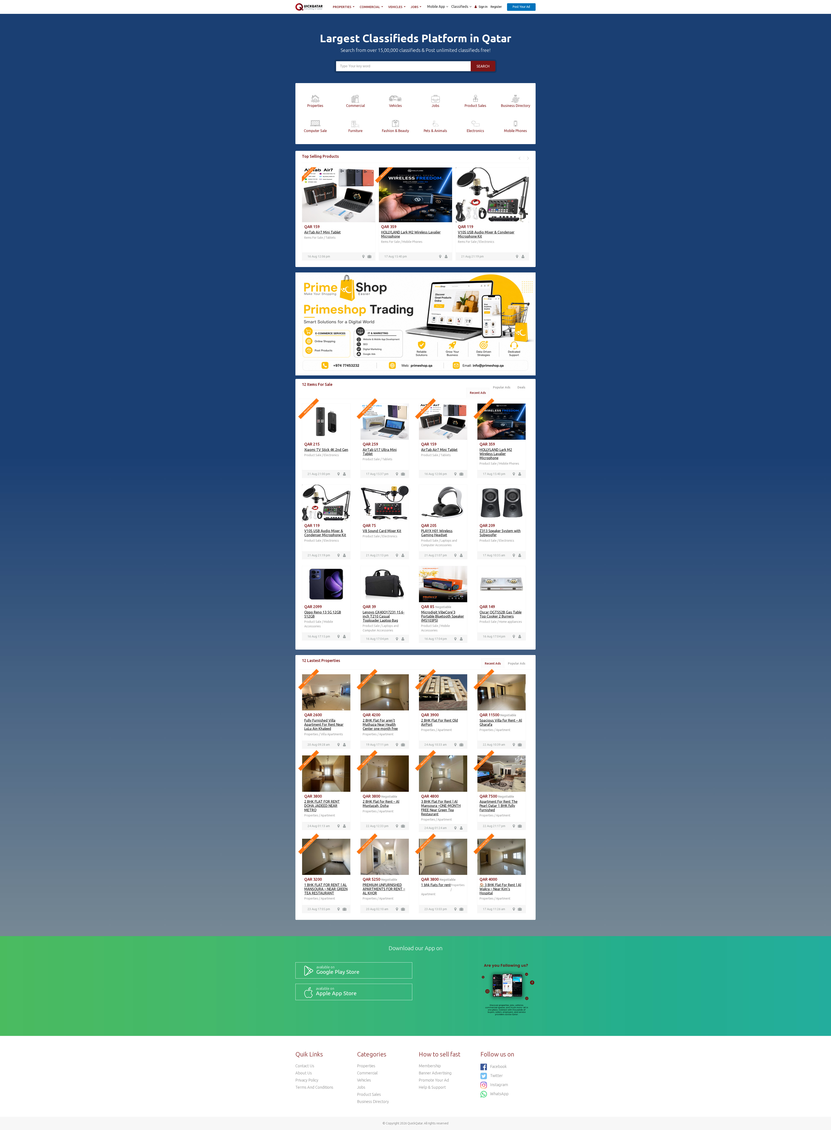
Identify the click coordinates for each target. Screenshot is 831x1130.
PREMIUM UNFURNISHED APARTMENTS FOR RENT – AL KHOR (384, 889)
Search (483, 66)
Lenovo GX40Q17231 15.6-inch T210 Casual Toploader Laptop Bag (383, 616)
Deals (521, 387)
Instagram (499, 1084)
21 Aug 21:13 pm (377, 555)
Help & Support (432, 1087)
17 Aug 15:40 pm (395, 256)
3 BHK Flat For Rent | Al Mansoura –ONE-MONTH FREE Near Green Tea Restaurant (441, 808)
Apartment (386, 734)
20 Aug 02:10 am (377, 909)
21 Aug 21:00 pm (319, 474)
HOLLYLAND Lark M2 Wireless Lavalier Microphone (496, 454)
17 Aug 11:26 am (494, 909)
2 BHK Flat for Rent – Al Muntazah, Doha (381, 804)
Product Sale (313, 455)
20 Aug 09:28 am (319, 744)
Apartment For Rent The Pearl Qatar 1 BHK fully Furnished (498, 806)
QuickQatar (415, 1123)
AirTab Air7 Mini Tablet (322, 232)
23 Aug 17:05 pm (319, 909)
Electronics (486, 241)
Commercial (370, 7)
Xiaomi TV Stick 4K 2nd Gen (326, 450)
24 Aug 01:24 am (435, 828)
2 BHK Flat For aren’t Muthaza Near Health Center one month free (380, 724)
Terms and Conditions (314, 1087)
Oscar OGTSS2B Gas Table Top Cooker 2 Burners (501, 614)
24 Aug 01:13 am (319, 826)
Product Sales (369, 1094)
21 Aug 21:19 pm (472, 256)
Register (496, 6)
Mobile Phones (412, 241)
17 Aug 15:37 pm (377, 474)
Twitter (496, 1075)
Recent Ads (478, 392)
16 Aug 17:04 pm (377, 639)
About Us (303, 1073)
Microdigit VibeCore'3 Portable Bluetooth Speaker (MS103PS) (442, 616)
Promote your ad (434, 1080)
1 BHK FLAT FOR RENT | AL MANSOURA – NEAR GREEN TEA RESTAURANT (326, 889)
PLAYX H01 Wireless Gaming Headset (437, 533)
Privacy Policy (306, 1080)
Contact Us (304, 1066)
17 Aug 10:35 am (494, 555)
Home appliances (510, 621)
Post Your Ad (521, 6)
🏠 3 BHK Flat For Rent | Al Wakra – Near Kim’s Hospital (500, 889)
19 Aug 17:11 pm (377, 744)
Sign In (483, 6)
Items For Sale (313, 237)
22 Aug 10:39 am (494, 744)
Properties (342, 7)
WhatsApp (499, 1093)
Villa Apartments (332, 734)
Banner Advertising (435, 1073)
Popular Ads (501, 387)
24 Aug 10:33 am (435, 744)
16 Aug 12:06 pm (319, 256)
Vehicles (395, 7)
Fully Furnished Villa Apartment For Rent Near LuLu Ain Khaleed (323, 724)
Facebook (498, 1066)
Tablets (330, 237)
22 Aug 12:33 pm (377, 826)
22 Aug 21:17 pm (494, 826)
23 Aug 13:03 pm (435, 909)
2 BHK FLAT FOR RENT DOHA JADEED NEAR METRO (322, 806)
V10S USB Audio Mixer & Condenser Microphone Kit (325, 533)
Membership (430, 1066)
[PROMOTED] (326, 421)
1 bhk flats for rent (436, 885)
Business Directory (373, 1101)
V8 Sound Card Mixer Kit (382, 531)
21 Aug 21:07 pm (435, 555)
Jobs (415, 7)
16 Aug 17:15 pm (319, 636)
